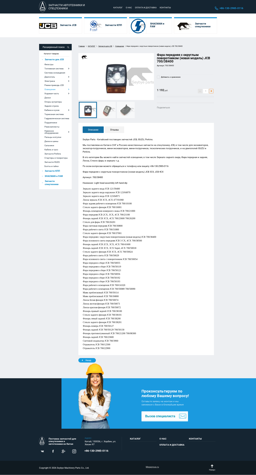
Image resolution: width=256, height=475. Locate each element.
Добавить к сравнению (171, 77)
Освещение (49, 89)
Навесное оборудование (51, 132)
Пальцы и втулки (52, 137)
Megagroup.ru (152, 467)
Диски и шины (51, 141)
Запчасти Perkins (52, 154)
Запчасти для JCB (105, 46)
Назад (88, 360)
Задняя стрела (51, 106)
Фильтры (48, 64)
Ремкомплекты (51, 127)
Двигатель (49, 77)
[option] (116, 76)
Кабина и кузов (51, 110)
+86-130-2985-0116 (231, 8)
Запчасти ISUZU (52, 162)
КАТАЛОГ (91, 46)
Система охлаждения (54, 73)
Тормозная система (54, 114)
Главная (82, 46)
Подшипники (50, 122)
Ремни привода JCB (54, 85)
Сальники (49, 145)
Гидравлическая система (56, 118)
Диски (47, 97)
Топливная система (54, 68)
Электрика (49, 81)
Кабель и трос (51, 149)
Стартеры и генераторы (56, 158)
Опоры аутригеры (53, 102)
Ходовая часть (51, 93)
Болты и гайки (51, 166)
